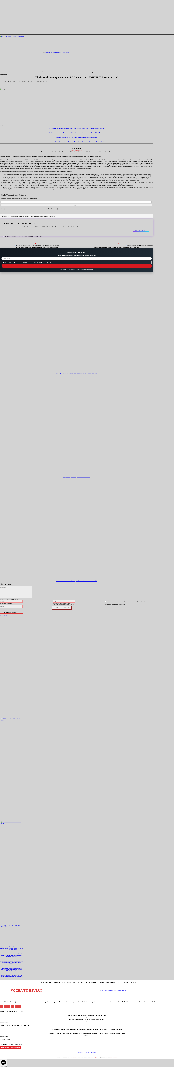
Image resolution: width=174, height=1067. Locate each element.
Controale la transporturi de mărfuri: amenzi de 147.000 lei (87, 1019)
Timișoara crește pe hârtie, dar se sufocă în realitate (76, 477)
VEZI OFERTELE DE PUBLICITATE (10, 1047)
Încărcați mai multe (4, 1022)
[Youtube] (19, 1006)
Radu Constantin (113, 1057)
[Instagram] (5, 1006)
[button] (92, 72)
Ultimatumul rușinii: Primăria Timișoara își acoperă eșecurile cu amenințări (76, 581)
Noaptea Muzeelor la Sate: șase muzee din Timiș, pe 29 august (87, 1015)
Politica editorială (81, 1052)
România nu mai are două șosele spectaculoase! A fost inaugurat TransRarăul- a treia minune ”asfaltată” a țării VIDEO (87, 1033)
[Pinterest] (8, 1006)
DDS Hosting (93, 1057)
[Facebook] (1, 1006)
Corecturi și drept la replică (91, 1052)
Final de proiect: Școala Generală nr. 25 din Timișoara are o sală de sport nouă (76, 373)
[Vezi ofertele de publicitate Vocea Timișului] (56, 52)
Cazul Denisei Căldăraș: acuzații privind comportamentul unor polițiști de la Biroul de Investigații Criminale (87, 1029)
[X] (16, 1006)
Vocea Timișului (73, 1057)
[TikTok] (12, 1006)
